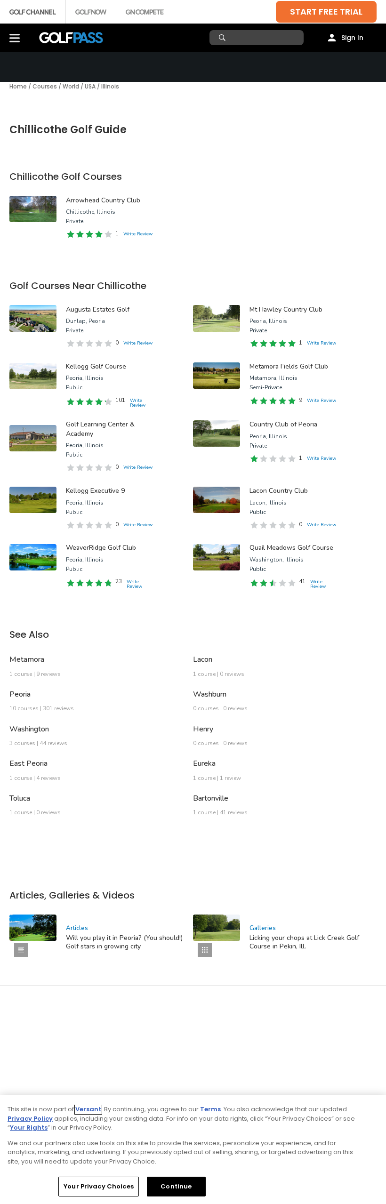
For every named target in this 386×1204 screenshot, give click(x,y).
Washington (29, 729)
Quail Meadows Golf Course (291, 547)
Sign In (352, 37)
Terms (210, 1109)
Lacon (202, 659)
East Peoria (28, 763)
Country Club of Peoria (283, 424)
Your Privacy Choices (99, 1186)
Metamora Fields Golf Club (288, 366)
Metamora (26, 659)
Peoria (20, 694)
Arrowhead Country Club (103, 200)
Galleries (262, 928)
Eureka (204, 763)
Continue (176, 1186)
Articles (77, 928)
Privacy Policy (30, 1118)
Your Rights (29, 1127)
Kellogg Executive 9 (95, 490)
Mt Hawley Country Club (285, 309)
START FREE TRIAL (326, 11)
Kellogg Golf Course (96, 366)
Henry (203, 729)
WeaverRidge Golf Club (101, 547)
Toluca (19, 798)
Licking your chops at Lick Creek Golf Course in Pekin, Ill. (304, 942)
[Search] (223, 37)
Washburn (209, 694)
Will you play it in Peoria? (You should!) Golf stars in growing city (124, 942)
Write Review (138, 234)
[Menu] (14, 38)
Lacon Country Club (278, 490)
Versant (88, 1109)
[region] (193, 1149)
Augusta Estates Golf (97, 309)
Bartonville (210, 798)
